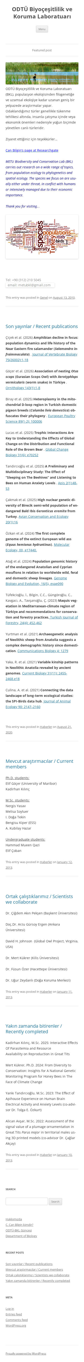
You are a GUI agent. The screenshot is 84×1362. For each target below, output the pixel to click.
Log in (10, 1309)
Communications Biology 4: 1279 (43, 651)
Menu (42, 29)
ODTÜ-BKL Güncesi (19, 1230)
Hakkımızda (14, 1219)
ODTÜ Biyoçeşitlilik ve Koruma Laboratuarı (42, 13)
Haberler (46, 727)
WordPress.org (16, 1325)
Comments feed (17, 1320)
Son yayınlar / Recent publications (42, 326)
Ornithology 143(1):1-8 (23, 388)
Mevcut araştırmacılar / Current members (39, 764)
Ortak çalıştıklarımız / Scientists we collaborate (39, 899)
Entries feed (14, 1314)
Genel (44, 297)
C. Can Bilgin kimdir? (19, 1225)
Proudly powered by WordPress (26, 1353)
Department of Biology (21, 1236)
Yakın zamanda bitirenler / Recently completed (34, 1029)
